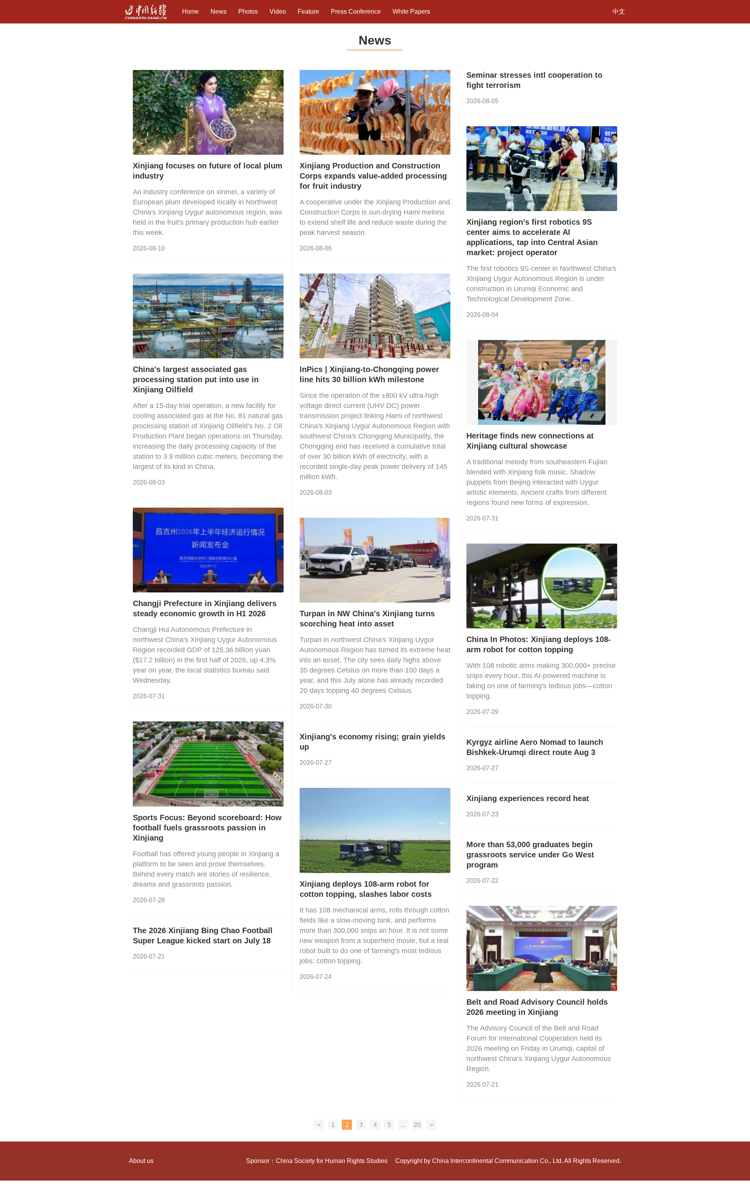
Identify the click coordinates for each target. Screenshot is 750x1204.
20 (417, 1125)
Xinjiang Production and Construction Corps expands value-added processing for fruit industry (373, 175)
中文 (618, 11)
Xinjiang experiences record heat (527, 798)
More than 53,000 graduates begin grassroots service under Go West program (530, 854)
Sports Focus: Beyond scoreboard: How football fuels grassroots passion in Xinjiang (207, 827)
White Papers (411, 11)
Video (278, 11)
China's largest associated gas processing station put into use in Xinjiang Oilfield (196, 379)
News (219, 11)
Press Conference (356, 11)
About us (141, 1160)
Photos (248, 11)
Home (190, 11)
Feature (308, 11)
